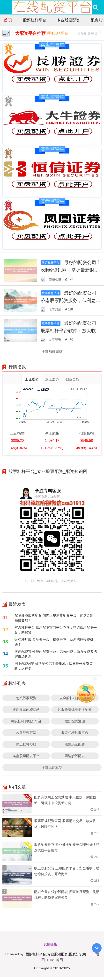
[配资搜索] (95, 7)
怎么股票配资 (26, 698)
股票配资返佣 (75, 721)
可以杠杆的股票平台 (26, 721)
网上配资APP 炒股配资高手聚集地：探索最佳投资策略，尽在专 (54, 666)
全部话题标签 (52, 767)
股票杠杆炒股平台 (74, 732)
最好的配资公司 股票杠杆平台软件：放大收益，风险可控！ (68, 330)
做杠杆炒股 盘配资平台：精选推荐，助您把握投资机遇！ (54, 642)
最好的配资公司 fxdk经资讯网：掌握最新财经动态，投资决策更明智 (70, 270)
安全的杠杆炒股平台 (74, 698)
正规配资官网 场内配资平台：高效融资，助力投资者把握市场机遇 (56, 654)
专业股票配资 (68, 20)
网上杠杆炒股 (26, 744)
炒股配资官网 (26, 732)
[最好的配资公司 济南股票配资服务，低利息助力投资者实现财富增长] (20, 300)
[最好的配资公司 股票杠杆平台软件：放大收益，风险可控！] (20, 330)
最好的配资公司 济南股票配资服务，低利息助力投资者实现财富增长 (70, 300)
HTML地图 (55, 959)
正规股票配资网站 (26, 709)
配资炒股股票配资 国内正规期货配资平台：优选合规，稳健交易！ (56, 617)
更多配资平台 (87, 33)
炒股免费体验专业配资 (75, 709)
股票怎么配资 (75, 744)
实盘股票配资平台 (26, 755)
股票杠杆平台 (34, 20)
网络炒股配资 (75, 755)
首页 (8, 20)
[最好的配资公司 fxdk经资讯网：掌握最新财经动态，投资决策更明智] (20, 269)
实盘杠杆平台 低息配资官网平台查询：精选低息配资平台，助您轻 (56, 629)
